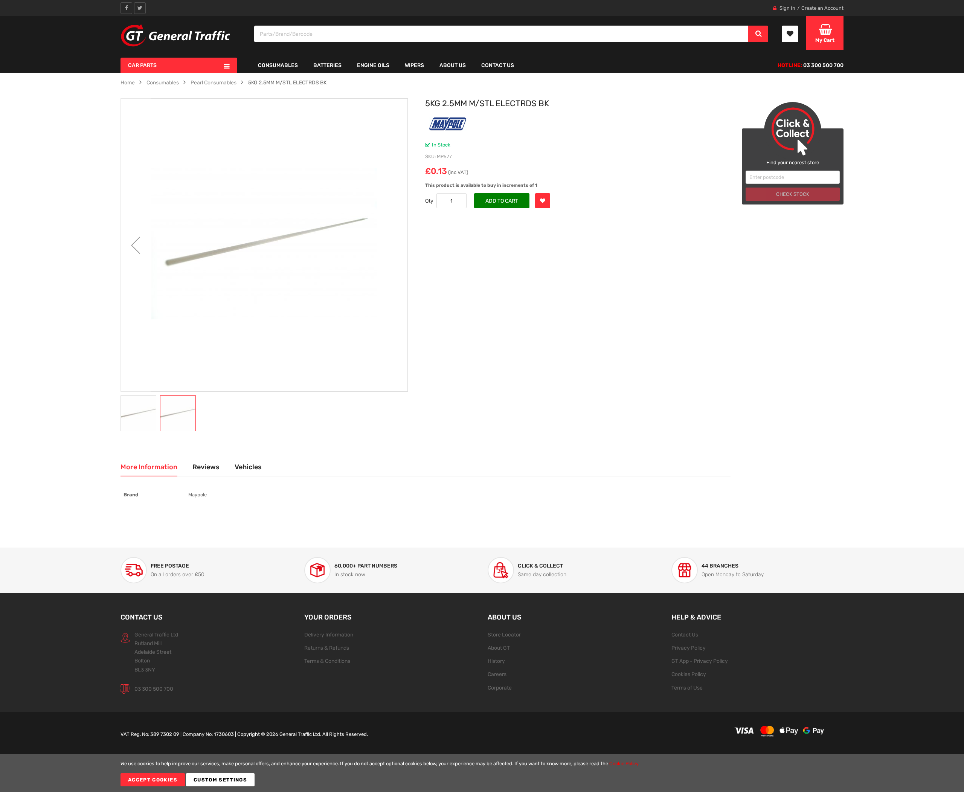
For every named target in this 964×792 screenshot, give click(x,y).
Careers (497, 674)
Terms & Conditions (327, 661)
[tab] (148, 467)
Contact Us (684, 635)
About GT (499, 648)
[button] (135, 245)
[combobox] (501, 34)
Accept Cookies (152, 780)
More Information (148, 467)
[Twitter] (140, 8)
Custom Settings (220, 780)
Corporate (500, 688)
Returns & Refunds (326, 648)
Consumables (162, 82)
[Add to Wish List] (542, 200)
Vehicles (248, 467)
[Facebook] (126, 8)
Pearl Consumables (213, 82)
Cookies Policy (688, 674)
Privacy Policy (688, 648)
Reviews (206, 467)
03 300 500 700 (153, 689)
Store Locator (504, 635)
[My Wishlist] (790, 34)
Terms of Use (687, 688)
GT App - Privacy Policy (699, 661)
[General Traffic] (176, 35)
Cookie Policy (624, 763)
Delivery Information (328, 635)
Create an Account (822, 8)
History (496, 661)
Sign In (787, 8)
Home (127, 82)
